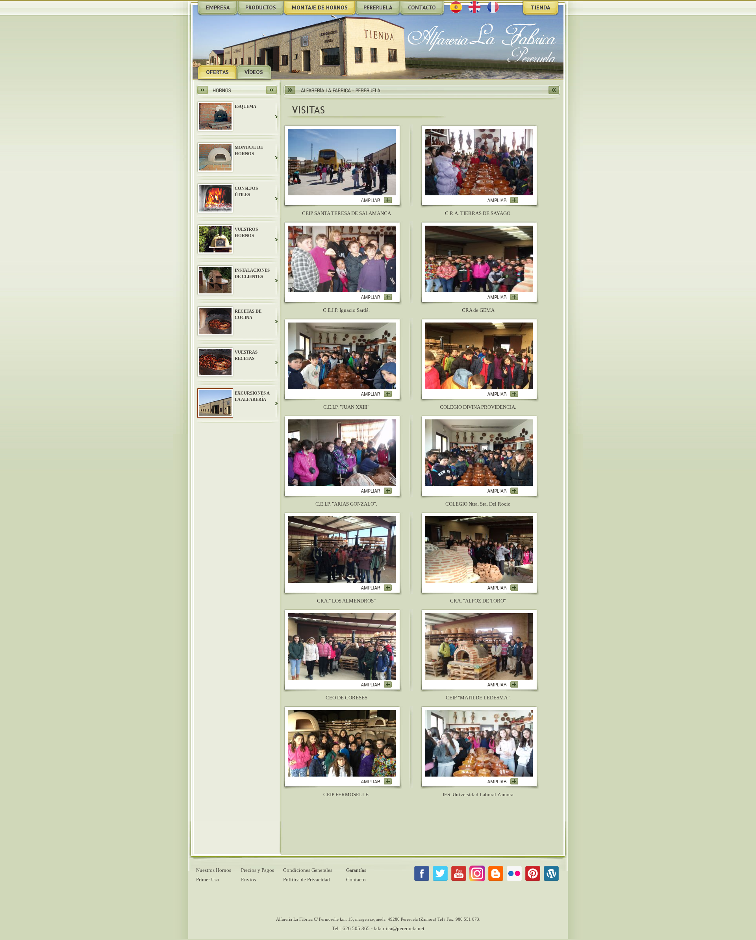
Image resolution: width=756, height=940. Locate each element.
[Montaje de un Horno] (215, 169)
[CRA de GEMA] (502, 299)
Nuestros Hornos (213, 870)
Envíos (248, 880)
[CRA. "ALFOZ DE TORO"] (502, 589)
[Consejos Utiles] (215, 210)
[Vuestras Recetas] (215, 374)
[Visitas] (215, 414)
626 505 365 (356, 928)
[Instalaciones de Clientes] (215, 292)
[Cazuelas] (215, 251)
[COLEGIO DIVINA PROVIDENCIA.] (502, 396)
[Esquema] (215, 128)
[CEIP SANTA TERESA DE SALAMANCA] (376, 202)
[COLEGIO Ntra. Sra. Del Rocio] (502, 492)
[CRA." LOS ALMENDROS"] (376, 589)
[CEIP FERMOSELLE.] (376, 783)
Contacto (356, 880)
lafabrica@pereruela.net (399, 928)
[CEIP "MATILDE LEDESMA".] (502, 686)
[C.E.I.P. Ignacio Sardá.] (376, 299)
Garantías (356, 870)
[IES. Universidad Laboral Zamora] (502, 783)
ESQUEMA (245, 106)
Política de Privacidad (306, 880)
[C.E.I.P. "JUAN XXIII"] (376, 396)
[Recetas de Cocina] (215, 333)
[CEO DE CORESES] (376, 686)
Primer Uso (207, 880)
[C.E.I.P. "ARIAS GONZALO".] (376, 492)
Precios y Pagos (257, 870)
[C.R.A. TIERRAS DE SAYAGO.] (502, 202)
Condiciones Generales (307, 870)
